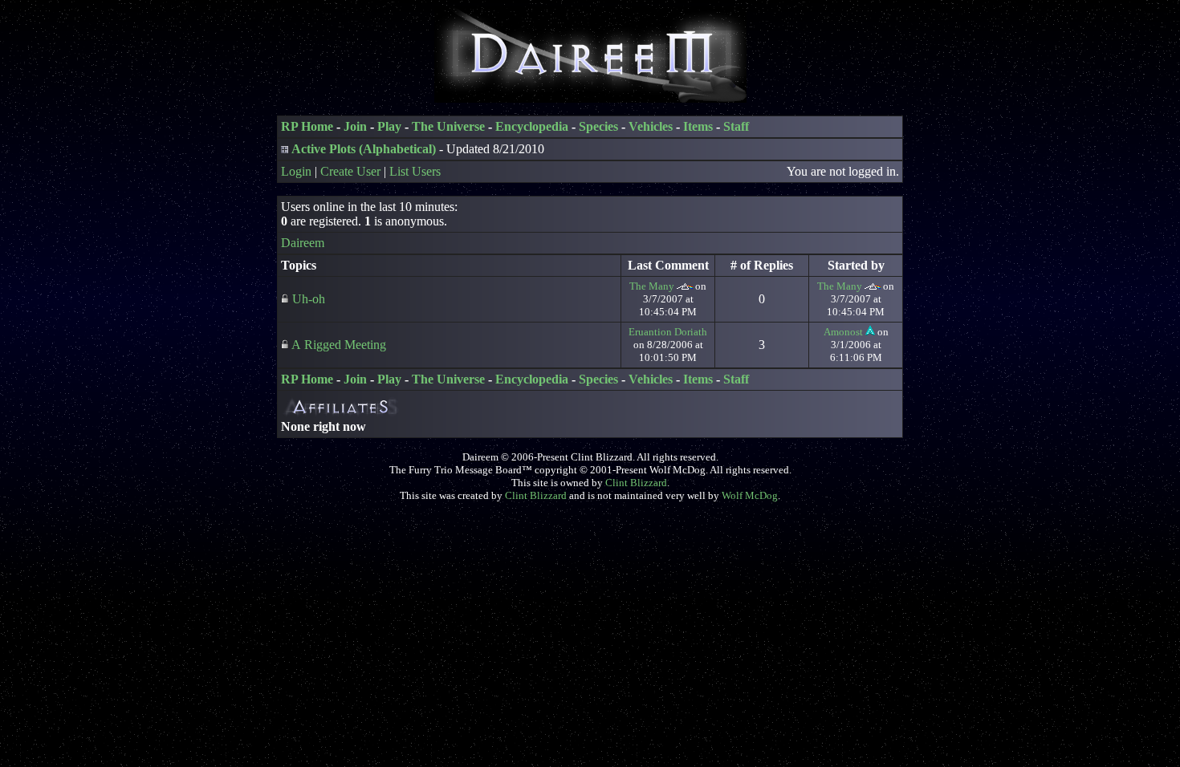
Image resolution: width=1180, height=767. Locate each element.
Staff (736, 126)
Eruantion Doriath (668, 332)
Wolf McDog (750, 495)
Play (389, 126)
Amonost (843, 332)
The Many (651, 286)
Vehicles (651, 126)
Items (698, 126)
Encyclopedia (531, 126)
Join (355, 126)
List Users (415, 171)
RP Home (307, 126)
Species (598, 126)
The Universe (448, 126)
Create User (350, 171)
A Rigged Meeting (338, 344)
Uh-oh (308, 299)
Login (296, 171)
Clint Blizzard (636, 483)
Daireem (302, 243)
